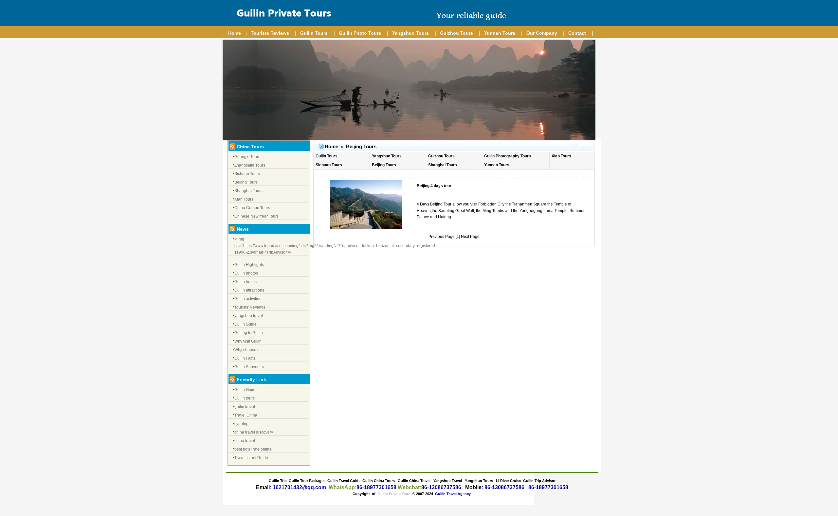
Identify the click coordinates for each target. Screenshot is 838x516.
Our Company (541, 33)
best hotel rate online (253, 449)
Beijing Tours (246, 182)
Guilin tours (244, 398)
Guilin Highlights (249, 264)
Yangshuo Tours (410, 33)
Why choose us (248, 349)
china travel (244, 440)
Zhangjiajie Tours (249, 165)
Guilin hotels (245, 281)
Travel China (245, 415)
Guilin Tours (314, 33)
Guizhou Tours (456, 33)
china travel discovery (253, 432)
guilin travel (244, 406)
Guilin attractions (249, 290)
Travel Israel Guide (251, 457)
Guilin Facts (244, 358)
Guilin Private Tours (394, 494)
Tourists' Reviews (249, 307)
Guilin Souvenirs (249, 367)
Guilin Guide (245, 324)
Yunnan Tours (499, 33)
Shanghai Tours (248, 190)
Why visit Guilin (248, 341)
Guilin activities (247, 298)
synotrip (241, 423)
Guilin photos (246, 273)
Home (234, 33)
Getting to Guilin (248, 332)
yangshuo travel (248, 315)
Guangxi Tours (247, 156)
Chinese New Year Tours (256, 216)
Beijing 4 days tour (434, 186)
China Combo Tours (252, 207)
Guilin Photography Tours (507, 156)
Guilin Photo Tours (360, 33)
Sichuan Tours (247, 173)
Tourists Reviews (270, 33)
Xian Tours (243, 199)
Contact (577, 33)
